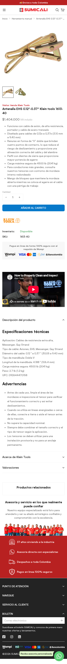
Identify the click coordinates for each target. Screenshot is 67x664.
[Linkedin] (19, 636)
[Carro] (63, 10)
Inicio (5, 18)
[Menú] (4, 10)
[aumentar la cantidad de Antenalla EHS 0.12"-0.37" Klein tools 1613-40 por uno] (19, 197)
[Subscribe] (61, 620)
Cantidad (6, 192)
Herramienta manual (22, 18)
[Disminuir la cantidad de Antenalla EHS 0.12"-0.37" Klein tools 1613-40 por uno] (6, 197)
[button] (57, 10)
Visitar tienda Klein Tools (15, 105)
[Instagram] (11, 636)
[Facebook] (3, 636)
